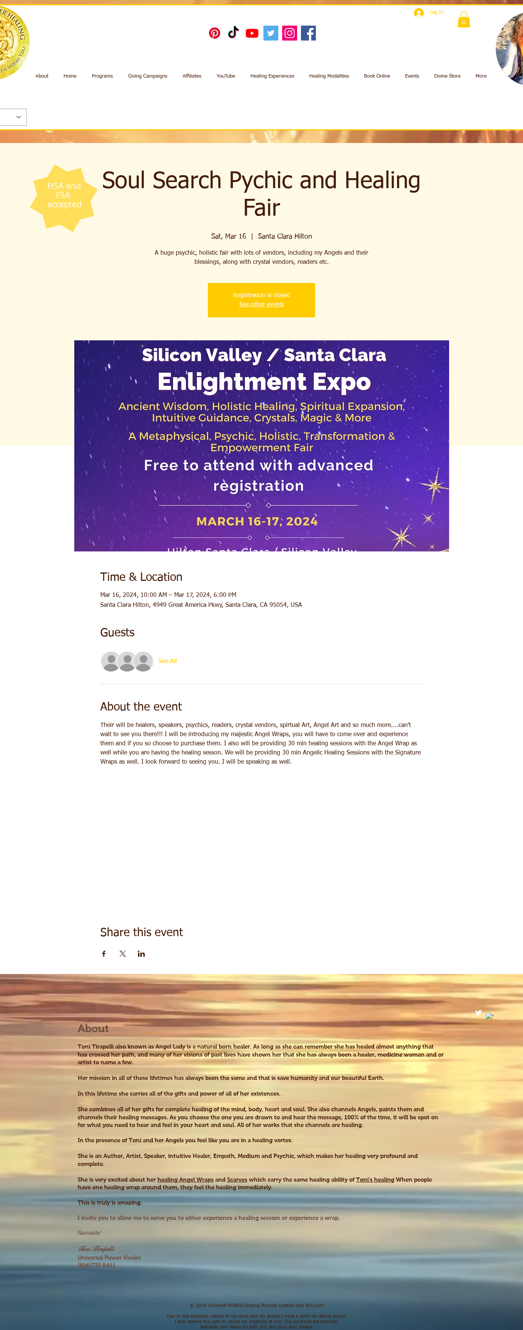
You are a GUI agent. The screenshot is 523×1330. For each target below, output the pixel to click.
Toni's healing (375, 1179)
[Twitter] (270, 33)
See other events (261, 305)
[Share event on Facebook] (104, 954)
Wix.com (315, 1306)
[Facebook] (308, 33)
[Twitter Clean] (478, 1012)
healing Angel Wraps (185, 1179)
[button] (464, 19)
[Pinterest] (214, 33)
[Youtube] (252, 33)
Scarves (237, 1179)
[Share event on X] (122, 954)
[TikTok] (233, 33)
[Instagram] (289, 33)
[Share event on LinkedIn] (141, 954)
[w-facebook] (490, 1017)
